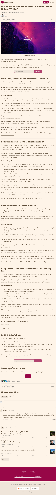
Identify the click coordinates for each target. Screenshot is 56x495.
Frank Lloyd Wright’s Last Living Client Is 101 (14, 432)
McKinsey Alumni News (7, 135)
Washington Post (10, 321)
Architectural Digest (42, 262)
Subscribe (46, 2)
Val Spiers (5, 410)
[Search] (53, 427)
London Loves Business (22, 321)
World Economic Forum (12, 133)
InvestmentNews (28, 198)
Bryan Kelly (7, 14)
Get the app (35, 488)
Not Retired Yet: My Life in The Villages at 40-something (18, 450)
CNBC (29, 262)
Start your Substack (24, 488)
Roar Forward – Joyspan (47, 133)
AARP (34, 262)
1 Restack (17, 381)
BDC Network (23, 262)
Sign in (52, 2)
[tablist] (7, 396)
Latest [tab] (6, 427)
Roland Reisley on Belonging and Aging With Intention (15, 433)
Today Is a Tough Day (7, 441)
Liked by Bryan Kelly (9, 411)
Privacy (30, 484)
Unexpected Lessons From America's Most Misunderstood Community (19, 452)
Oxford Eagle (19, 198)
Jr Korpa (27, 55)
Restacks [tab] (11, 396)
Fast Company (37, 198)
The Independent (10, 198)
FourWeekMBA (23, 133)
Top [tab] (3, 427)
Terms (34, 484)
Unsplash (33, 55)
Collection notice (41, 484)
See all (4, 459)
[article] (28, 434)
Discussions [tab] (12, 427)
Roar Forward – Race (34, 133)
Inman (16, 262)
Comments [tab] (4, 396)
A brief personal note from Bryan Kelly (10, 443)
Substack (21, 492)
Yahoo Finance (10, 262)
